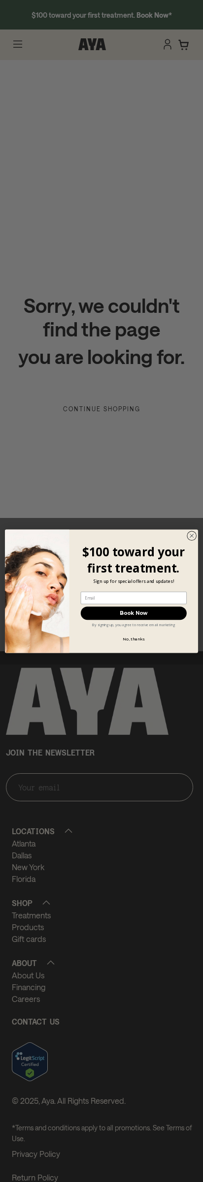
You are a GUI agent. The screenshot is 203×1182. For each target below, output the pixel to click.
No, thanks (133, 638)
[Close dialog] (191, 535)
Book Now (134, 613)
